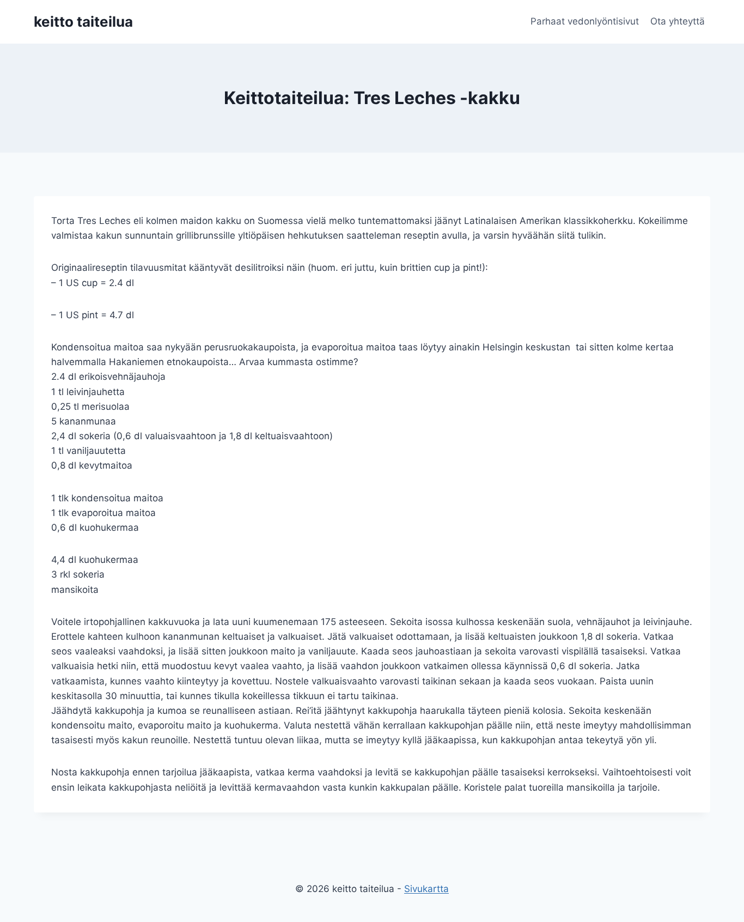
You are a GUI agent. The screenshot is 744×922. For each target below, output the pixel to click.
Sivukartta (426, 888)
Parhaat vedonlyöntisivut (584, 21)
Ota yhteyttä (677, 21)
